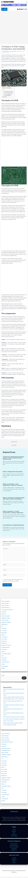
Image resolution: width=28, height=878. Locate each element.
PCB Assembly (8, 95)
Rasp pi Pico (4, 641)
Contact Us (14, 834)
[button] (26, 2)
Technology (4, 660)
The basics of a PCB (9, 91)
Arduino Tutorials (5, 605)
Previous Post (14, 441)
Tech (2, 655)
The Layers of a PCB (9, 92)
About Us (14, 831)
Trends (2, 664)
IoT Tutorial (3, 630)
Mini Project (4, 632)
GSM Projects (4, 624)
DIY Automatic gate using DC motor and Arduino (13, 716)
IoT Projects (4, 628)
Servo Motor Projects (6, 653)
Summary (5, 96)
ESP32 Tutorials (4, 620)
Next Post (14, 445)
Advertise (14, 857)
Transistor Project (5, 662)
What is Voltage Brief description (13, 471)
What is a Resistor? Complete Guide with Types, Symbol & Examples (13, 498)
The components (8, 94)
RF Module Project (5, 647)
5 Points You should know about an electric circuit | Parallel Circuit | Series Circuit (13, 458)
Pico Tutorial (4, 639)
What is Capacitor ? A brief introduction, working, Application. (13, 512)
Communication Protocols (7, 609)
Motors (2, 634)
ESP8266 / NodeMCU (6, 622)
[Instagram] (20, 9)
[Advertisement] (14, 26)
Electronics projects (5, 615)
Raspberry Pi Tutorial (6, 645)
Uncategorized (4, 666)
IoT (2, 626)
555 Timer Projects (5, 601)
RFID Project (4, 649)
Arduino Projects (5, 603)
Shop (14, 862)
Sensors (3, 651)
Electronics (3, 613)
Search (3, 675)
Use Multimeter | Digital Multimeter (13, 525)
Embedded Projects (5, 618)
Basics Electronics (21, 51)
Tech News (3, 657)
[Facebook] (17, 9)
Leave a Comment (5, 52)
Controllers (3, 611)
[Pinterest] (24, 9)
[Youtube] (22, 9)
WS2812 (3, 668)
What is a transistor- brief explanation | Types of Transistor (13, 484)
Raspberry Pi (4, 643)
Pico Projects (4, 636)
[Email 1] (26, 9)
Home (14, 829)
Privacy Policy (14, 835)
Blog (14, 832)
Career (14, 861)
